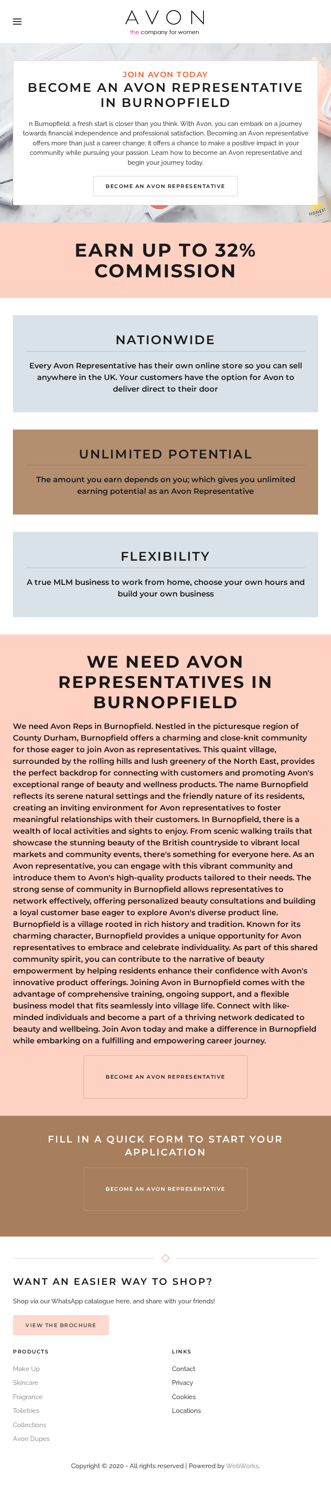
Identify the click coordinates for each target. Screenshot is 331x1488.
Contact (183, 1369)
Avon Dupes (31, 1439)
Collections (29, 1425)
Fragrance (28, 1397)
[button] (17, 21)
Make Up (26, 1369)
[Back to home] (165, 21)
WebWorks (242, 1466)
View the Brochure (61, 1325)
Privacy (182, 1383)
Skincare (25, 1383)
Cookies (184, 1397)
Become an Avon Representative (165, 186)
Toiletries (26, 1411)
